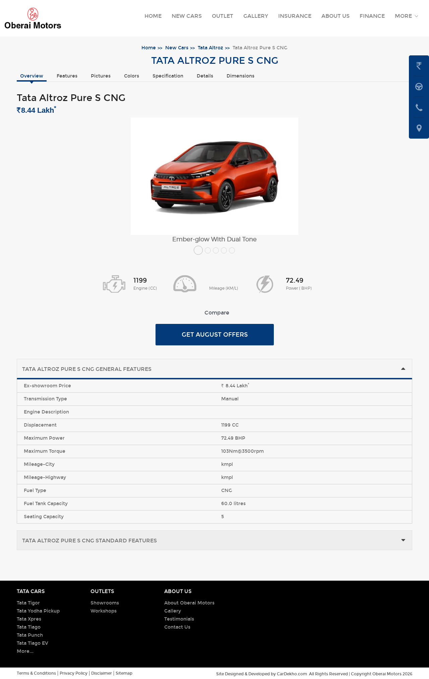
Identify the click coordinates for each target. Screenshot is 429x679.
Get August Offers (215, 334)
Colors (131, 76)
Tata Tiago (29, 627)
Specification (167, 76)
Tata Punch (30, 635)
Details (205, 76)
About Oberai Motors (189, 603)
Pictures (101, 76)
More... (25, 651)
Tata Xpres (29, 619)
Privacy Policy (73, 673)
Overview (31, 76)
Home (153, 16)
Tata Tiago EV (32, 643)
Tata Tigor (28, 603)
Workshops (103, 611)
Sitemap (124, 673)
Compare (216, 312)
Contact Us (177, 627)
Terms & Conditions (36, 673)
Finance (372, 16)
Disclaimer (101, 673)
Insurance (294, 16)
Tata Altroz (210, 47)
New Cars (187, 16)
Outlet (222, 16)
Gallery (255, 16)
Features (67, 76)
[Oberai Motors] (32, 18)
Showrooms (104, 603)
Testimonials (179, 619)
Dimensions (240, 76)
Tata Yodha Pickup (38, 611)
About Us (335, 16)
